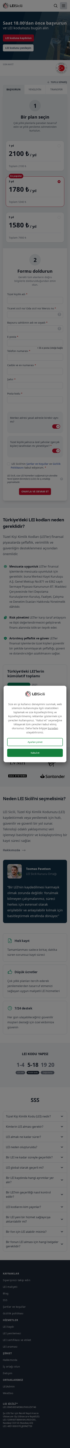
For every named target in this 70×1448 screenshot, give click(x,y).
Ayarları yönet (35, 742)
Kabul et (35, 752)
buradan (53, 728)
